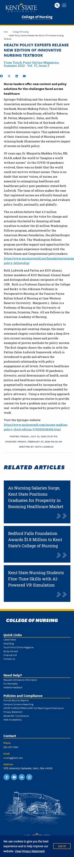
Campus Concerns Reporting (18, 704)
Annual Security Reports (16, 700)
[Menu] (64, 5)
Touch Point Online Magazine (18, 647)
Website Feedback (12, 687)
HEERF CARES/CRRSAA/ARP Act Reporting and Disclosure (33, 708)
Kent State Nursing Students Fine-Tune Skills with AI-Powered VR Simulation (36, 579)
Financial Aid (10, 655)
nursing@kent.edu (13, 758)
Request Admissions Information (20, 680)
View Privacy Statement (30, 851)
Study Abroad (10, 651)
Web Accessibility (12, 719)
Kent (6, 31)
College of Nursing (37, 16)
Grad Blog (8, 643)
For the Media (10, 683)
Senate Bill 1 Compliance (16, 716)
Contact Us (9, 659)
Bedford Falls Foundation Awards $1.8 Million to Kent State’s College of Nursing (35, 539)
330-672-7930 (10, 747)
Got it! (62, 846)
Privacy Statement (12, 712)
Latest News (9, 639)
